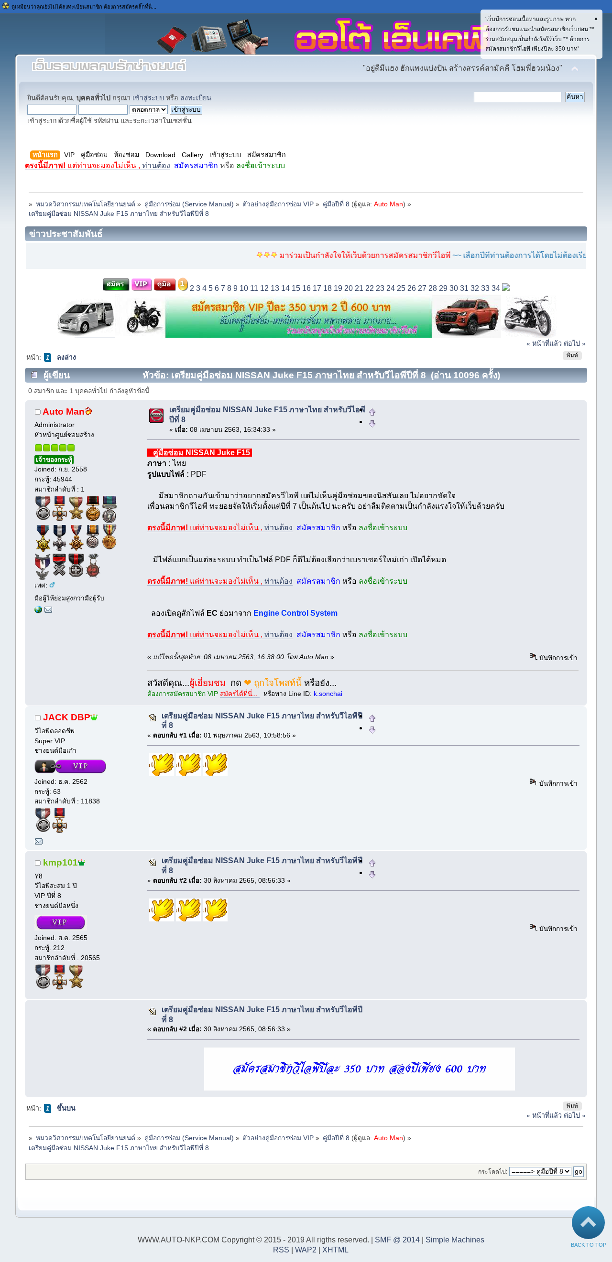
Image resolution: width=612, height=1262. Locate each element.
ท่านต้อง (97, 165)
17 (317, 288)
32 (474, 288)
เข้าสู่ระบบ (148, 98)
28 (432, 288)
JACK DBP (66, 717)
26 (411, 288)
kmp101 (60, 862)
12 (264, 288)
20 (348, 288)
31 (464, 288)
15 (296, 288)
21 (359, 288)
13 (275, 288)
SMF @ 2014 (397, 1240)
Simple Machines (455, 1240)
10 (244, 288)
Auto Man (388, 204)
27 (422, 288)
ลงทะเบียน (195, 98)
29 (443, 288)
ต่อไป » (575, 343)
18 (327, 288)
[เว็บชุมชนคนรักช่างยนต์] (38, 611)
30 (453, 288)
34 (496, 288)
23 (380, 288)
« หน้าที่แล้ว (544, 343)
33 (485, 288)
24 (390, 288)
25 (401, 288)
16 (306, 288)
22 (369, 288)
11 (254, 288)
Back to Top (588, 1245)
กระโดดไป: (492, 1171)
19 (338, 288)
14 (285, 288)
